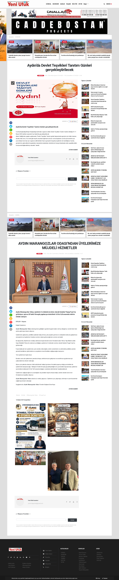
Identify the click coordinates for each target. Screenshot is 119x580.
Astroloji (99, 560)
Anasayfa (11, 37)
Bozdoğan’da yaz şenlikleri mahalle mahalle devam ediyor (98, 163)
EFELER (18, 321)
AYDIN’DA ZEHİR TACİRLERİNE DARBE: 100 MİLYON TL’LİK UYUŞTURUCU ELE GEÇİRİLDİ (99, 178)
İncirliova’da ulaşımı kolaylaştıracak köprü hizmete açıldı (99, 199)
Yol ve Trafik (82, 554)
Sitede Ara (99, 552)
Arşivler (47, 560)
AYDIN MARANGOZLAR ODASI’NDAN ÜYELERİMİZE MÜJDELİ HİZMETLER (98, 185)
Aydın (18, 329)
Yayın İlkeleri (11, 565)
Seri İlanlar (82, 566)
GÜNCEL (48, 4)
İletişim (47, 567)
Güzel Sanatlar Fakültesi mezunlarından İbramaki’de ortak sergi (98, 101)
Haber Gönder (26, 567)
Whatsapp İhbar (26, 565)
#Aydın (18, 395)
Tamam (105, 578)
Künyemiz (48, 564)
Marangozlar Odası (25, 329)
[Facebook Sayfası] (9, 557)
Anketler (99, 554)
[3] (30, 458)
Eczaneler (81, 558)
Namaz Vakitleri (83, 556)
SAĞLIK (62, 4)
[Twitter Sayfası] (12, 557)
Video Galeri (48, 554)
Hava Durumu (82, 552)
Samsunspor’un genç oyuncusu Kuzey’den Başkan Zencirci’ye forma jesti (99, 94)
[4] (63, 470)
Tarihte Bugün (82, 562)
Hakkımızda (11, 563)
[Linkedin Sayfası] (21, 557)
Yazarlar (47, 557)
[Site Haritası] (27, 557)
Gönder (72, 179)
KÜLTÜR (74, 4)
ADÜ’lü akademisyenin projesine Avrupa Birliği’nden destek (99, 108)
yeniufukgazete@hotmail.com (36, 160)
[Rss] (24, 557)
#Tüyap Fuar (42, 395)
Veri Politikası (11, 567)
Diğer (85, 4)
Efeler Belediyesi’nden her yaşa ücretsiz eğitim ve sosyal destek (99, 86)
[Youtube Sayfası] (18, 557)
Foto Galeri (48, 550)
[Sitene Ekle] (30, 557)
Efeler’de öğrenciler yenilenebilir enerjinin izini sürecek (98, 122)
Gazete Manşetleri (84, 570)
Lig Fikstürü (82, 560)
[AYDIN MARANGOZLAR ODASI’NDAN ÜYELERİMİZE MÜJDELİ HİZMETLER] (43, 280)
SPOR (80, 4)
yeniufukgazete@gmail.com (35, 503)
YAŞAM (68, 4)
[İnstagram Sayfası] (15, 557)
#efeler (23, 395)
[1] (30, 426)
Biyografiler (100, 556)
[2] (63, 420)
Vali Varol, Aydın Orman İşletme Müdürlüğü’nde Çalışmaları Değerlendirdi (98, 149)
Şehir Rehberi (82, 568)
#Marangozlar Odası (32, 395)
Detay (98, 578)
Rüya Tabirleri (100, 558)
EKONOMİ (56, 4)
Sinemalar (81, 564)
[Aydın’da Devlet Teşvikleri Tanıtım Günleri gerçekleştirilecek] (43, 98)
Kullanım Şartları (26, 563)
